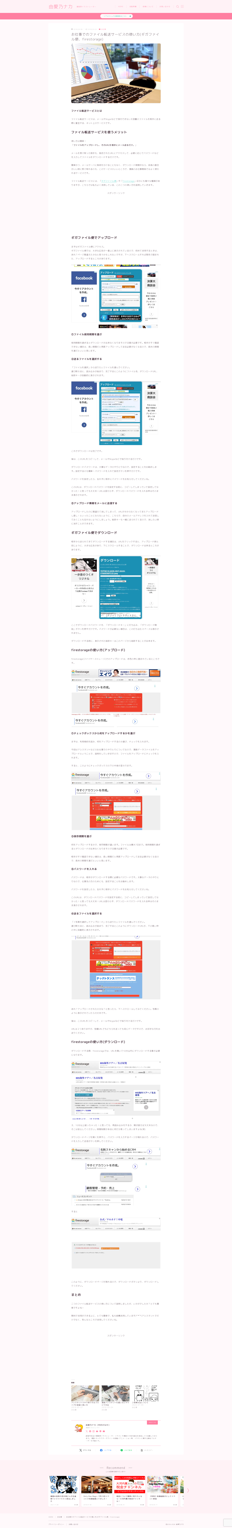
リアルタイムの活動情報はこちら (115, 16)
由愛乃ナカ (61, 6)
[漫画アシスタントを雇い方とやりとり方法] (116, 1393)
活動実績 (133, 6)
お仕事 (103, 29)
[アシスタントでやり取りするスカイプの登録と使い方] (85, 1393)
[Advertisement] (116, 216)
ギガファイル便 (108, 181)
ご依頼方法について (140, 1402)
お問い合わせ (165, 6)
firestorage (128, 181)
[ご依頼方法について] (146, 1393)
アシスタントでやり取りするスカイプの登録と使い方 (85, 1403)
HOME (120, 6)
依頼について (148, 6)
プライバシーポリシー (56, 1524)
